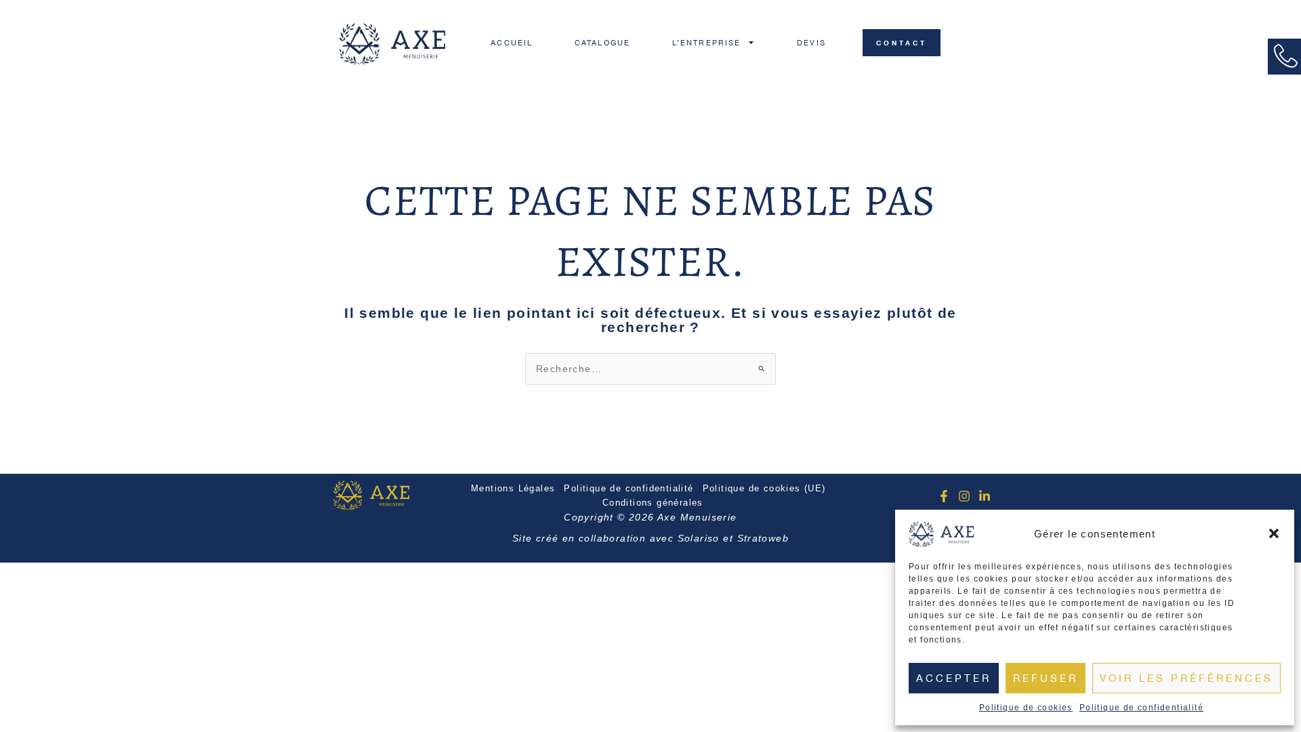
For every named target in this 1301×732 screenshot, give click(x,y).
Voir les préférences (1186, 678)
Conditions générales (652, 502)
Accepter (953, 678)
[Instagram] (964, 496)
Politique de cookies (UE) (764, 488)
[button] (1274, 533)
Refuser (1045, 678)
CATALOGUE (602, 43)
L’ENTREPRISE (706, 43)
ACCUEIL (512, 43)
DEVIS (811, 43)
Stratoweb (763, 538)
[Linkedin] (984, 496)
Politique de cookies (1026, 707)
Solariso (699, 538)
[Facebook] (944, 496)
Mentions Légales (513, 488)
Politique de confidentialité (1141, 707)
